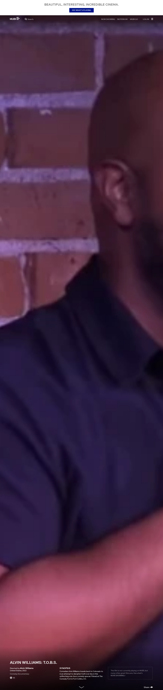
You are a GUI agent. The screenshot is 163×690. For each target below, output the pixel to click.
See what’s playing (81, 10)
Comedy (13, 674)
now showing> (118, 675)
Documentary (23, 674)
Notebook (122, 19)
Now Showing (108, 19)
